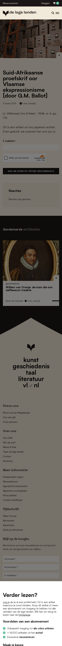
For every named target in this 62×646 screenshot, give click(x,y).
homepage (24, 614)
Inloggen (45, 3)
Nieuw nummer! (10, 3)
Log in (6, 602)
